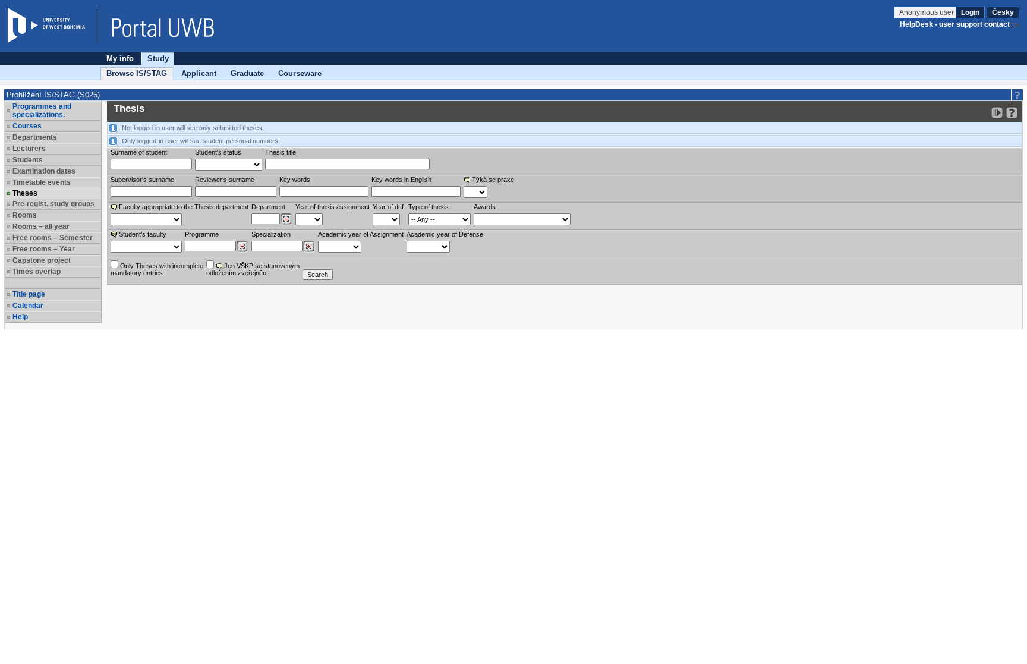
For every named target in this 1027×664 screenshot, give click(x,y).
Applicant (198, 73)
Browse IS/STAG (136, 73)
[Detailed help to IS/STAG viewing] (1012, 112)
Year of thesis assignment (332, 206)
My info (120, 58)
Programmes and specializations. (41, 110)
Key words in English (401, 179)
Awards (485, 206)
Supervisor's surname (142, 179)
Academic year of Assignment (361, 234)
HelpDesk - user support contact (955, 24)
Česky (1003, 12)
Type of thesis (428, 206)
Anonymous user (927, 12)
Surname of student (139, 152)
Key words (294, 179)
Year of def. (389, 206)
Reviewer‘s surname (224, 179)
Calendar (27, 305)
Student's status (218, 152)
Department (268, 206)
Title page (28, 294)
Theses (24, 193)
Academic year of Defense (445, 234)
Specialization (271, 234)
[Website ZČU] (52, 25)
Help (20, 317)
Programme (202, 234)
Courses (27, 126)
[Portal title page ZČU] (156, 25)
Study (158, 58)
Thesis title (280, 152)
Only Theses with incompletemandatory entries (157, 269)
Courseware (300, 73)
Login (970, 12)
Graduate (247, 73)
